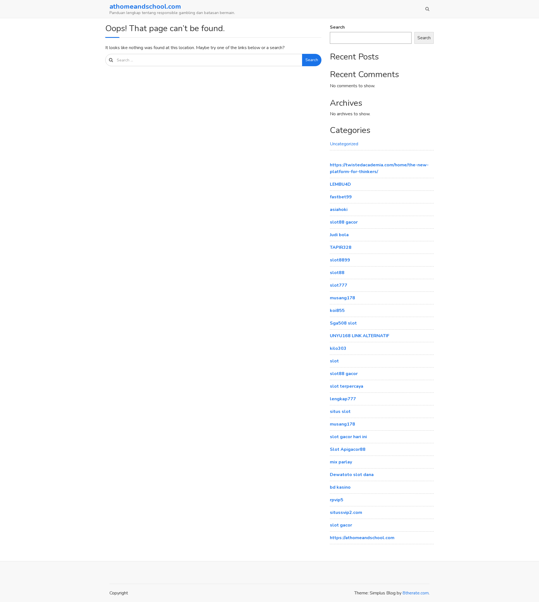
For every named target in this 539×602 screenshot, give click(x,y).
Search (311, 60)
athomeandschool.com (145, 6)
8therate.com (416, 593)
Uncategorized (344, 144)
